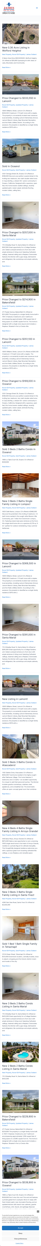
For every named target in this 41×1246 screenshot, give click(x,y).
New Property (6, 54)
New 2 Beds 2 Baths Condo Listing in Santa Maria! (17, 1067)
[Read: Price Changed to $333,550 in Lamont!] (20, 84)
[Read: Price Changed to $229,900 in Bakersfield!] (20, 1101)
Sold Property (20, 170)
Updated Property (22, 105)
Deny (20, 1233)
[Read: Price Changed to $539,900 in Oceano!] (20, 1167)
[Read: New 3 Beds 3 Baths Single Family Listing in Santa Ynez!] (20, 876)
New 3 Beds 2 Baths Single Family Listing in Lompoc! (17, 503)
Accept (20, 1228)
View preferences (20, 1239)
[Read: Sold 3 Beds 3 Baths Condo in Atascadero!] (20, 746)
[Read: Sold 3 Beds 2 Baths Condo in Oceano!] (20, 433)
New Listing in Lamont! (15, 699)
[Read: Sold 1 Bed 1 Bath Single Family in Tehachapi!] (20, 928)
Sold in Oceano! (11, 166)
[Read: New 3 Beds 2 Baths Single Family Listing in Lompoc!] (20, 485)
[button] (38, 1211)
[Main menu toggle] (37, 8)
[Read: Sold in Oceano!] (20, 150)
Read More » (6, 67)
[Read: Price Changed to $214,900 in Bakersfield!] (20, 284)
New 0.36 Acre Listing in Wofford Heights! (16, 49)
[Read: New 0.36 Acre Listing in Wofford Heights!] (20, 34)
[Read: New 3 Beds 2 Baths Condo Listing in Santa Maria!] (20, 986)
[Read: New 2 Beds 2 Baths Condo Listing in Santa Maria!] (20, 1052)
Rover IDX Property (18, 54)
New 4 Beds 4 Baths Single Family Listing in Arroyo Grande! (20, 830)
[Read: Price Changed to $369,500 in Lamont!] (20, 549)
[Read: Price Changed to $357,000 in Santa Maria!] (20, 215)
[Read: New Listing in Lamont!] (20, 685)
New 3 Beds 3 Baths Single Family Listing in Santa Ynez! (18, 893)
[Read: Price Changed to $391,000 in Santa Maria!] (20, 617)
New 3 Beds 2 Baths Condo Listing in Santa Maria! (17, 1005)
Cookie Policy (19, 1243)
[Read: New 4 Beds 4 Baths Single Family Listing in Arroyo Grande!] (20, 812)
